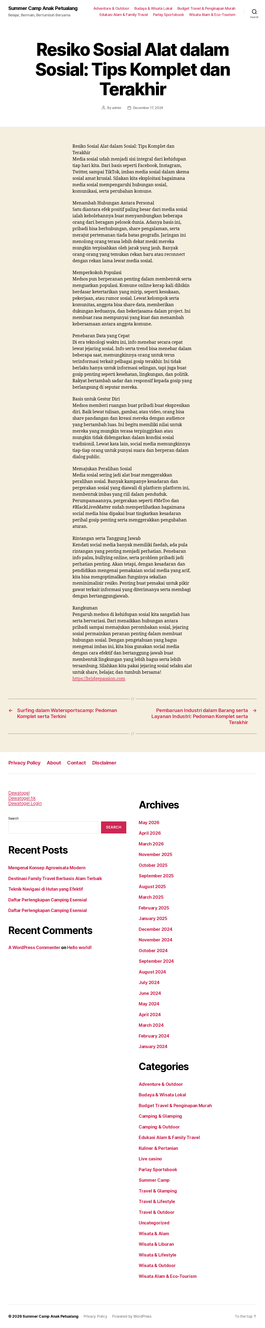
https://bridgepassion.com (98, 679)
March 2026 (151, 844)
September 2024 (156, 961)
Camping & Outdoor (159, 1127)
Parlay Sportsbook (168, 14)
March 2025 (151, 897)
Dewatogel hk (22, 798)
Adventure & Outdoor (111, 8)
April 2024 (150, 1014)
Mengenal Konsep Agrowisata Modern (47, 867)
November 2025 (155, 854)
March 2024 (151, 1025)
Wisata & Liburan (156, 1244)
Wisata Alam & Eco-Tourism (212, 14)
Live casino (150, 1158)
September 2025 (156, 875)
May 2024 (149, 1003)
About (54, 763)
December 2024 (155, 929)
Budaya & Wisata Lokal (153, 8)
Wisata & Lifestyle (157, 1255)
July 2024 (149, 982)
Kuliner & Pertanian (158, 1148)
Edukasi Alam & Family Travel (124, 14)
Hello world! (79, 947)
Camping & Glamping (160, 1116)
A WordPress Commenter (34, 947)
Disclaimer (104, 763)
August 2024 (152, 972)
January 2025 (153, 918)
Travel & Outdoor (157, 1212)
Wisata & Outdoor (157, 1265)
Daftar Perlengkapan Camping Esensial (47, 899)
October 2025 (153, 865)
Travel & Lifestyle (157, 1201)
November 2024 (155, 939)
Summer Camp (154, 1180)
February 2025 (154, 908)
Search (13, 818)
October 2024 (153, 950)
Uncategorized (154, 1222)
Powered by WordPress (132, 1316)
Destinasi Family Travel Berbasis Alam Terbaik (55, 878)
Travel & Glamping (158, 1191)
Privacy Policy (24, 763)
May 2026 (149, 822)
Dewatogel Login (25, 803)
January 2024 (153, 1046)
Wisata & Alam (154, 1233)
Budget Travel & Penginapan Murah (206, 8)
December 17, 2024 (148, 108)
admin (116, 108)
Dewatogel (19, 793)
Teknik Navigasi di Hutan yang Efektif (45, 889)
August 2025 (152, 886)
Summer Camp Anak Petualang (42, 8)
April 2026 (150, 833)
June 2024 (150, 993)
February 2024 (154, 1036)
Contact (76, 763)
